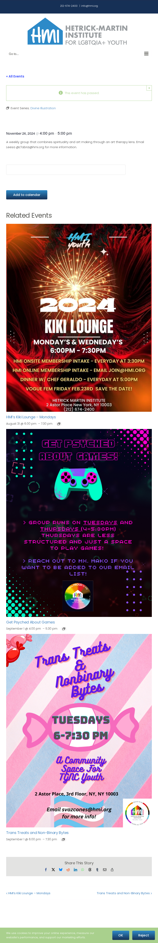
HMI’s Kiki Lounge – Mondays (31, 417)
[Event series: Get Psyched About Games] (63, 629)
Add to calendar (26, 195)
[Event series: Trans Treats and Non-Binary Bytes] (63, 839)
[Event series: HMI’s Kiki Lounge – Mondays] (58, 424)
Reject (143, 935)
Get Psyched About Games (30, 622)
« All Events (15, 76)
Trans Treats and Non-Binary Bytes (37, 832)
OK (120, 935)
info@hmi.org (89, 6)
